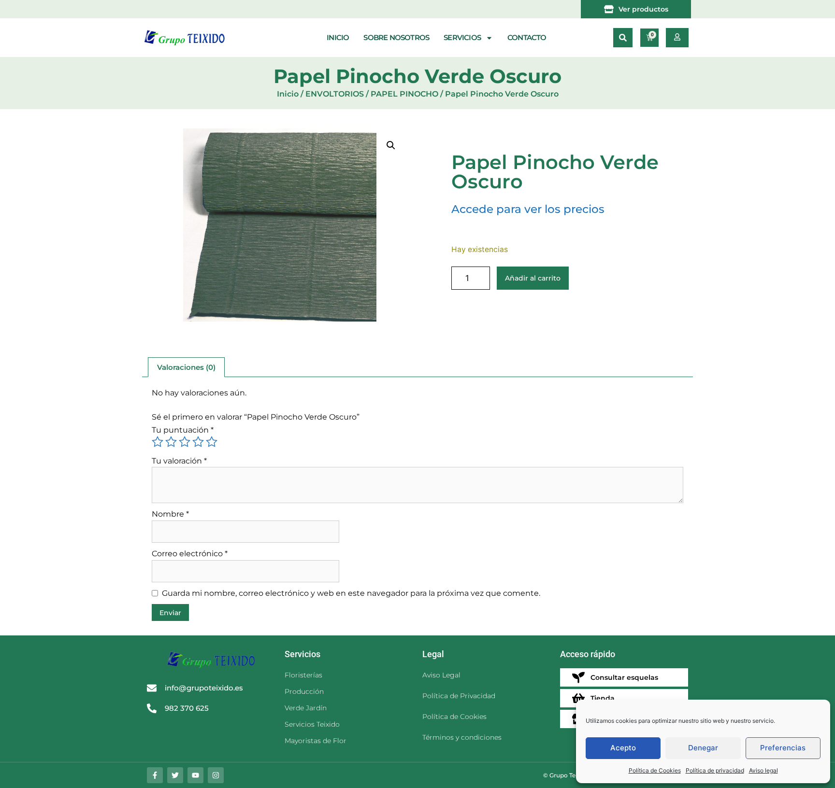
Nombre (170, 514)
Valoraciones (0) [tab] (186, 367)
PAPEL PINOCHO (404, 93)
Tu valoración (179, 460)
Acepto (623, 747)
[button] (623, 37)
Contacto (527, 37)
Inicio (338, 37)
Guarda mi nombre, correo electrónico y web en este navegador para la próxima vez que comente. (351, 593)
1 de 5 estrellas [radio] (157, 442)
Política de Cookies (655, 770)
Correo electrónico (190, 553)
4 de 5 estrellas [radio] (198, 442)
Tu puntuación (183, 430)
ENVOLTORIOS (334, 93)
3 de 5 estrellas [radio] (184, 442)
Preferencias (783, 747)
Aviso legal (763, 770)
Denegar (703, 747)
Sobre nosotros (396, 37)
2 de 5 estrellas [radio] (171, 442)
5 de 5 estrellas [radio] (211, 442)
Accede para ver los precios (528, 209)
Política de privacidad (715, 770)
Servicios (462, 37)
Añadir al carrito (533, 278)
